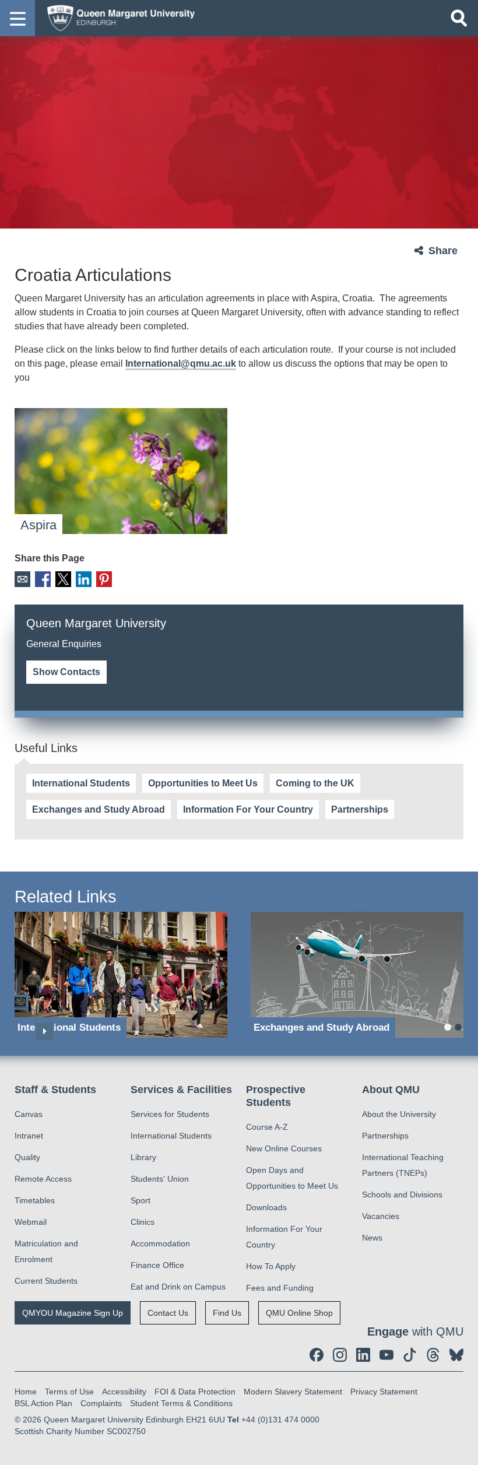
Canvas (29, 1114)
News (372, 1237)
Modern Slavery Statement (293, 1391)
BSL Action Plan (43, 1403)
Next (44, 1031)
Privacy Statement (383, 1391)
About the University (399, 1114)
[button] (17, 18)
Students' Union (160, 1178)
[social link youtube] (386, 1355)
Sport (140, 1200)
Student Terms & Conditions (181, 1403)
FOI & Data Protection (195, 1391)
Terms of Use (69, 1391)
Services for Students (170, 1114)
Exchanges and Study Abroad (98, 809)
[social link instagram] (340, 1355)
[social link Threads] (433, 1355)
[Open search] (458, 18)
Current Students (46, 1280)
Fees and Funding (280, 1287)
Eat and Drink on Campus (178, 1286)
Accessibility (124, 1391)
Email (22, 579)
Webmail (31, 1222)
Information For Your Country (248, 809)
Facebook (43, 579)
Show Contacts (66, 672)
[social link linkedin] (363, 1355)
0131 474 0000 (174, 658)
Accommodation (160, 1243)
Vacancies (380, 1216)
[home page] (117, 17)
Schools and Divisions (402, 1194)
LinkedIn (84, 579)
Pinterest (104, 579)
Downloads (266, 1207)
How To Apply (271, 1266)
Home (26, 1391)
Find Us (227, 1313)
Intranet (29, 1135)
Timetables (35, 1200)
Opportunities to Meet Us (203, 783)
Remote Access (43, 1178)
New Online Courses (284, 1148)
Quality (27, 1157)
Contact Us (167, 1313)
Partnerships (359, 809)
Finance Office (157, 1265)
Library (143, 1157)
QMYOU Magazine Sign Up (72, 1313)
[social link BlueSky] (456, 1355)
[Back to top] (463, 1450)
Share (443, 251)
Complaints (101, 1403)
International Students (81, 783)
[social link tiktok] (410, 1355)
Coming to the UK (315, 783)
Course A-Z (267, 1127)
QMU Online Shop (299, 1313)
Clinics (142, 1222)
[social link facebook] (317, 1355)
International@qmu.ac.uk (180, 363)
